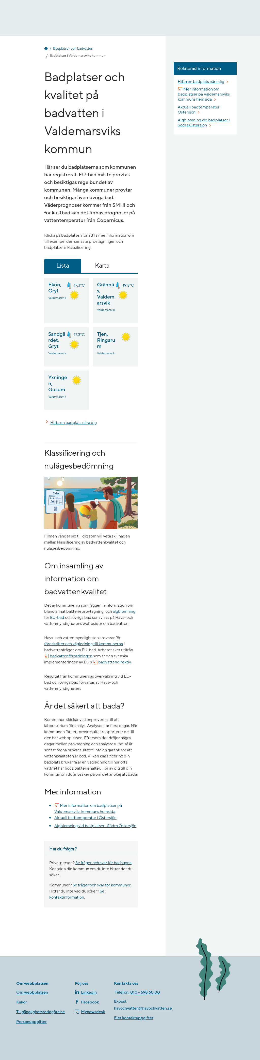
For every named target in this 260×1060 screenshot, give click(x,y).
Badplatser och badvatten (73, 48)
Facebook (90, 1002)
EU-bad (57, 617)
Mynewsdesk (93, 1011)
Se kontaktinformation (77, 894)
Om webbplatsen (32, 992)
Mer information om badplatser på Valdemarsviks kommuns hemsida (88, 808)
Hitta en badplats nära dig (73, 422)
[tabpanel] (91, 344)
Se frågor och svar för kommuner (102, 885)
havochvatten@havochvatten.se (143, 1008)
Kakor (21, 1002)
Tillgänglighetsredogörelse (40, 1011)
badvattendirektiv (114, 662)
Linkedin (89, 992)
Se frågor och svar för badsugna (103, 862)
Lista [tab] (62, 266)
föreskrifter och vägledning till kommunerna (83, 643)
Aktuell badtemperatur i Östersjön (85, 817)
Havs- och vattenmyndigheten (46, 48)
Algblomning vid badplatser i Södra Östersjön (95, 825)
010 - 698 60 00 (145, 992)
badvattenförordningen (71, 656)
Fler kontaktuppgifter (133, 1017)
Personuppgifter (31, 1021)
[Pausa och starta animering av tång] (218, 970)
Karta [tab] (102, 266)
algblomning (124, 611)
